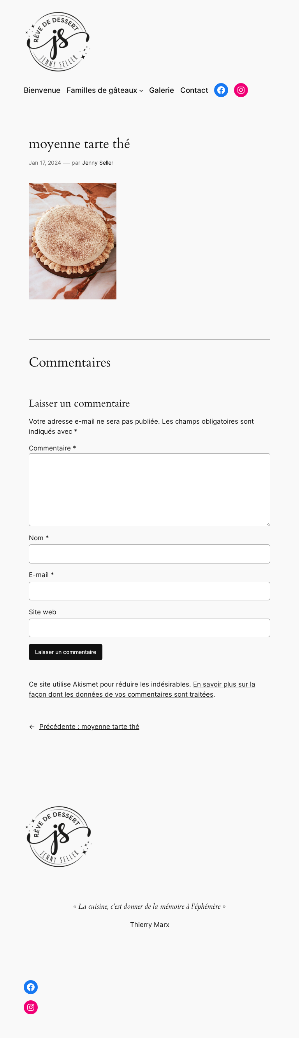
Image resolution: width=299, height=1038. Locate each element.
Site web (42, 612)
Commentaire (52, 448)
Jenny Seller (97, 162)
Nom (39, 538)
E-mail (41, 575)
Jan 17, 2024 (45, 162)
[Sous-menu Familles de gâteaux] (141, 90)
